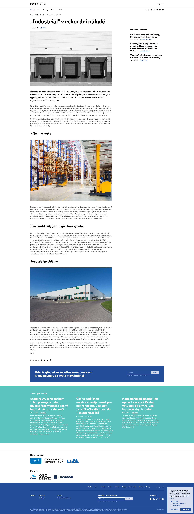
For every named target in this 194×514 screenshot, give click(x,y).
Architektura (144, 51)
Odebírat (155, 372)
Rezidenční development (63, 498)
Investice (43, 412)
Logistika (42, 15)
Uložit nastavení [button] (174, 509)
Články (32, 10)
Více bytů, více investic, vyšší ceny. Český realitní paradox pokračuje (146, 56)
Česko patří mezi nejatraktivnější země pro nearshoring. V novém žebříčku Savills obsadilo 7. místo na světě (94, 405)
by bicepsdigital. (160, 509)
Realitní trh (144, 60)
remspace (42, 495)
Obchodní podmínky (144, 487)
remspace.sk (160, 4)
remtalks (135, 412)
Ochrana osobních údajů (129, 487)
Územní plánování (146, 39)
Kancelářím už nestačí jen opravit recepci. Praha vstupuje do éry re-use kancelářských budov (140, 403)
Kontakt (59, 10)
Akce (38, 10)
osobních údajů (144, 375)
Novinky (45, 10)
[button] (171, 501)
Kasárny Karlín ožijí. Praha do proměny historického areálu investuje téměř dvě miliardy (144, 46)
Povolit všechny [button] (185, 509)
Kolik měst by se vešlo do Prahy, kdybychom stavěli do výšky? (145, 35)
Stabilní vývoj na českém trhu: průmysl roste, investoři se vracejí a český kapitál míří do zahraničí (49, 403)
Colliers (33, 422)
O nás (52, 10)
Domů (31, 15)
